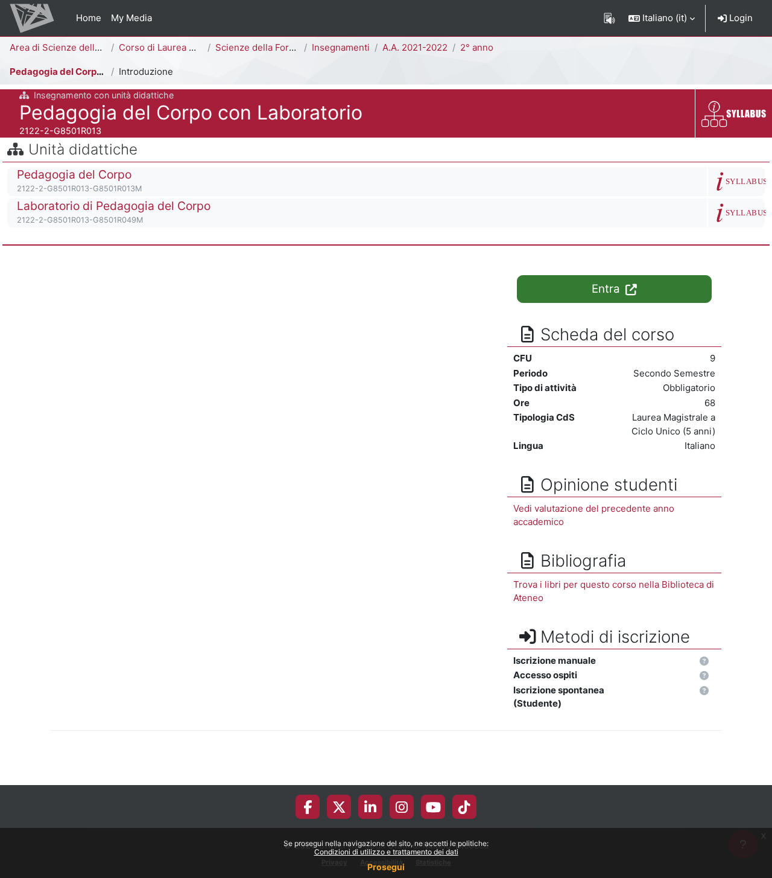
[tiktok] (464, 806)
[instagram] (402, 806)
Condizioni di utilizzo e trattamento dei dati (386, 851)
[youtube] (433, 806)
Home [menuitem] (88, 18)
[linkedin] (370, 806)
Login (740, 18)
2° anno (476, 47)
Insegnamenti (341, 47)
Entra (607, 289)
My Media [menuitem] (131, 18)
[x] (339, 806)
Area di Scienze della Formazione (81, 47)
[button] (662, 18)
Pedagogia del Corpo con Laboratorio (92, 71)
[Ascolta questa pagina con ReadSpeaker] (609, 18)
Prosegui (386, 867)
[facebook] (307, 806)
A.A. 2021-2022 (415, 47)
